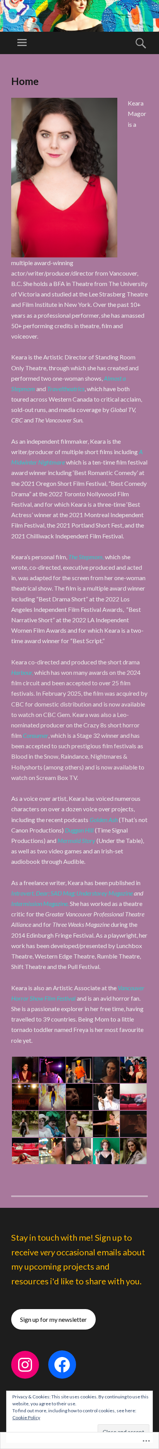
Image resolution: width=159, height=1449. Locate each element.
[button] (24, 1070)
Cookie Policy (26, 1417)
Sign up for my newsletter (53, 1319)
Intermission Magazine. (40, 903)
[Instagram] (25, 1365)
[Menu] (22, 43)
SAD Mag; (63, 893)
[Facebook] (62, 1365)
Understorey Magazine (104, 893)
